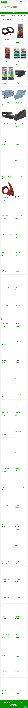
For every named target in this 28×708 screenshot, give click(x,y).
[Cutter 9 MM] (20, 52)
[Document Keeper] (20, 590)
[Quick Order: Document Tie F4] (25, 577)
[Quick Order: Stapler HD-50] (25, 268)
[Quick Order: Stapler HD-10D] (25, 303)
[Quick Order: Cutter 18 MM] (13, 80)
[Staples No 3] (20, 227)
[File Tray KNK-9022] (8, 94)
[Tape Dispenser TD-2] (20, 169)
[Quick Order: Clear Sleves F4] (13, 357)
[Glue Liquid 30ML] (8, 517)
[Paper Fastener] (8, 536)
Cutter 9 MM (17, 61)
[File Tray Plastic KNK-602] (8, 114)
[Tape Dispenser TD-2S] (8, 189)
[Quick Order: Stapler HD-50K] (13, 268)
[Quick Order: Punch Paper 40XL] (13, 393)
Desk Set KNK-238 (18, 616)
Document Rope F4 (5, 597)
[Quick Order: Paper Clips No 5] (13, 650)
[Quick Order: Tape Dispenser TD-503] (25, 121)
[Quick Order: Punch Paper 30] (25, 393)
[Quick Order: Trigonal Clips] (25, 650)
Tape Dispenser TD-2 (18, 176)
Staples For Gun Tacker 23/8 (7, 234)
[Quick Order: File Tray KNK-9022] (13, 101)
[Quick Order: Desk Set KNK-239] (13, 614)
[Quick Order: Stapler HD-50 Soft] (25, 250)
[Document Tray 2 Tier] (8, 572)
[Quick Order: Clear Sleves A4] (25, 339)
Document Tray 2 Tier (6, 579)
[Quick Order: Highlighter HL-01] (13, 486)
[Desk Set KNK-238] (20, 609)
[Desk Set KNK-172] (8, 627)
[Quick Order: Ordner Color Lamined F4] (25, 486)
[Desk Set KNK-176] (20, 627)
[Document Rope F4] (8, 590)
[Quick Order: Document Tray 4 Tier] (13, 560)
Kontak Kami (4, 1)
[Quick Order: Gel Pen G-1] (13, 429)
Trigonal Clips (17, 652)
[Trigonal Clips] (20, 645)
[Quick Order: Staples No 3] (25, 232)
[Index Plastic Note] (20, 424)
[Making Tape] (20, 187)
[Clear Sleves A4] (20, 334)
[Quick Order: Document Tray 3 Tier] (25, 560)
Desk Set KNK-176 (18, 634)
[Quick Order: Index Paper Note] (13, 449)
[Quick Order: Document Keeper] (25, 595)
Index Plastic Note (18, 431)
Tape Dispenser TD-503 (19, 123)
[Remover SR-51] (8, 334)
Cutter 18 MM (4, 82)
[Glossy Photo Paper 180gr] (20, 683)
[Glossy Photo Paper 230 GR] (20, 352)
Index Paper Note (5, 450)
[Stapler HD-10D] (20, 298)
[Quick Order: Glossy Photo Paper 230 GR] (25, 357)
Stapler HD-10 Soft (5, 287)
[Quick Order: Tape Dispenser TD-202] (25, 157)
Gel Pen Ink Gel (17, 412)
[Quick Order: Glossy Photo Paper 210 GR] (13, 375)
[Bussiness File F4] (8, 664)
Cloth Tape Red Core (18, 215)
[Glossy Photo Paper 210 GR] (8, 369)
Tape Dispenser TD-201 (6, 176)
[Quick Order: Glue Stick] (25, 523)
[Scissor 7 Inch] (20, 30)
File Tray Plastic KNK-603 (19, 102)
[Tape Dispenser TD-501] (20, 134)
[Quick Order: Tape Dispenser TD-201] (13, 175)
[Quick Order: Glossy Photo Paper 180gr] (25, 688)
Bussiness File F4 (5, 671)
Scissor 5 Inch (5, 61)
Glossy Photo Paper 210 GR (7, 376)
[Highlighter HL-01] (8, 480)
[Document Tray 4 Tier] (8, 554)
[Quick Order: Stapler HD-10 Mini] (13, 303)
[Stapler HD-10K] (8, 316)
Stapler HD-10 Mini (5, 305)
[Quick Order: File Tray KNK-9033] (25, 80)
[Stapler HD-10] (20, 316)
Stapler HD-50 (17, 270)
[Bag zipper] (8, 683)
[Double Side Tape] (8, 208)
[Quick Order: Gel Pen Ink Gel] (25, 410)
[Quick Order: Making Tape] (25, 192)
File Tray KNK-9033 (18, 82)
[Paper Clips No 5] (8, 645)
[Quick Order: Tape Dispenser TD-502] (13, 139)
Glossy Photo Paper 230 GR (20, 359)
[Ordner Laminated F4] (8, 498)
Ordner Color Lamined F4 (19, 487)
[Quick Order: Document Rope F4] (13, 595)
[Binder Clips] (20, 664)
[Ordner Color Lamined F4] (20, 480)
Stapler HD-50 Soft (18, 252)
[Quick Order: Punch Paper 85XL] (25, 375)
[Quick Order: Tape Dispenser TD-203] (13, 157)
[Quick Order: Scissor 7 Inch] (25, 37)
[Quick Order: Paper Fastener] (13, 542)
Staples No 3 (17, 234)
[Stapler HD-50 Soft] (20, 245)
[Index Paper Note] (8, 443)
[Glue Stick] (20, 517)
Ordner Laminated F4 (6, 505)
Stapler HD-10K (5, 323)
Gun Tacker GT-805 (18, 505)
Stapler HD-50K (5, 270)
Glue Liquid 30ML (5, 524)
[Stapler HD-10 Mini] (8, 298)
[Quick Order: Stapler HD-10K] (13, 321)
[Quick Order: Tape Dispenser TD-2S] (13, 195)
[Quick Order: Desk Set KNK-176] (25, 632)
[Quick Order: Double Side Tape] (13, 213)
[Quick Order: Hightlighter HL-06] (25, 466)
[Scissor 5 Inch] (8, 52)
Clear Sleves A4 (18, 341)
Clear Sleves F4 (5, 359)
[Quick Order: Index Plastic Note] (25, 429)
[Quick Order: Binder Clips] (25, 669)
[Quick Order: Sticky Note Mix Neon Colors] (25, 449)
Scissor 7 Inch (17, 39)
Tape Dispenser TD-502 (6, 141)
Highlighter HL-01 (5, 487)
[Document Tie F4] (20, 572)
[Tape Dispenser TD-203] (8, 151)
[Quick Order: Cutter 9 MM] (25, 59)
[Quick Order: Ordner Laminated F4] (13, 503)
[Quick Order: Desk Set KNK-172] (13, 632)
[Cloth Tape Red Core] (20, 208)
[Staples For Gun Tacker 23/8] (8, 227)
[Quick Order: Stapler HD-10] (25, 321)
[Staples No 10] (8, 245)
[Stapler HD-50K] (8, 263)
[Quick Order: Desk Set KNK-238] (25, 614)
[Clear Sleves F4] (8, 352)
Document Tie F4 (18, 579)
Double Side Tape (5, 215)
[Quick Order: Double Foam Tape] (13, 37)
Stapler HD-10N (17, 287)
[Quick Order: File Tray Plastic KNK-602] (13, 121)
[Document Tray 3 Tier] (20, 554)
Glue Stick (16, 524)
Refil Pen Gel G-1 (5, 412)
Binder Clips (17, 671)
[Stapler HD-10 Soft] (8, 280)
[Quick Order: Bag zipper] (13, 688)
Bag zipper (4, 690)
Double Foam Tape (5, 39)
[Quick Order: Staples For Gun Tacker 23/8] (13, 232)
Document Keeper (18, 597)
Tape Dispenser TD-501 (19, 141)
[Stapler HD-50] (20, 263)
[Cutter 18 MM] (8, 73)
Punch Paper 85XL (18, 376)
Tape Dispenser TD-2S (6, 197)
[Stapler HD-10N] (20, 280)
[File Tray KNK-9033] (20, 73)
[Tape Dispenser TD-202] (20, 151)
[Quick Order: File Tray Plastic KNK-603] (25, 101)
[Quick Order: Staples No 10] (13, 250)
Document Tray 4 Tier (6, 561)
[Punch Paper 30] (20, 387)
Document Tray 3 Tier (19, 561)
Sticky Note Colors (5, 468)
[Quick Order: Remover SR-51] (13, 339)
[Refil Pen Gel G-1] (8, 405)
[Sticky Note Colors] (8, 461)
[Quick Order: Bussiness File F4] (13, 669)
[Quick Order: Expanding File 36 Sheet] (25, 542)
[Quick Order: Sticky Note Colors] (13, 466)
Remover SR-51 (5, 341)
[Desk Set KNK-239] (8, 609)
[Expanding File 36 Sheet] (20, 536)
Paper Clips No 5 (5, 652)
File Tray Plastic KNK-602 (6, 123)
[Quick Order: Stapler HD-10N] (25, 286)
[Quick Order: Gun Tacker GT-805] (25, 503)
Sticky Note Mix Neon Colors (20, 450)
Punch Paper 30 (18, 394)
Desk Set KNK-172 (5, 634)
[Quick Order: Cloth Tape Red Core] (25, 213)
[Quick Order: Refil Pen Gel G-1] (13, 410)
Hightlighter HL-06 (18, 468)
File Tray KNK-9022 (5, 102)
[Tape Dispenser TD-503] (20, 114)
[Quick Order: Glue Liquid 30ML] (13, 523)
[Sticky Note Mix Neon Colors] (20, 443)
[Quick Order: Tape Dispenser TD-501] (25, 139)
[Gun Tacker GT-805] (20, 498)
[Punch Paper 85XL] (20, 369)
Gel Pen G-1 (4, 431)
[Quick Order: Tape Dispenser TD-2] (25, 175)
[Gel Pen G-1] (8, 424)
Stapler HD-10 (17, 323)
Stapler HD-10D (17, 305)
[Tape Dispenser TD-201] (8, 169)
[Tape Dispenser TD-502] (8, 134)
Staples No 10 (4, 252)
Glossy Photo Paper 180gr (19, 690)
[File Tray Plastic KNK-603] (20, 94)
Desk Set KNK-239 (5, 616)
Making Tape (17, 194)
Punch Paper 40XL (5, 394)
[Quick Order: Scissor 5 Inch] (13, 59)
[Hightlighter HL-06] (20, 461)
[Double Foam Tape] (8, 30)
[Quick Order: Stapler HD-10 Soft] (13, 286)
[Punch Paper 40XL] (8, 387)
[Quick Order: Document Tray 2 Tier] (13, 577)
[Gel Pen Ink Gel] (20, 405)
